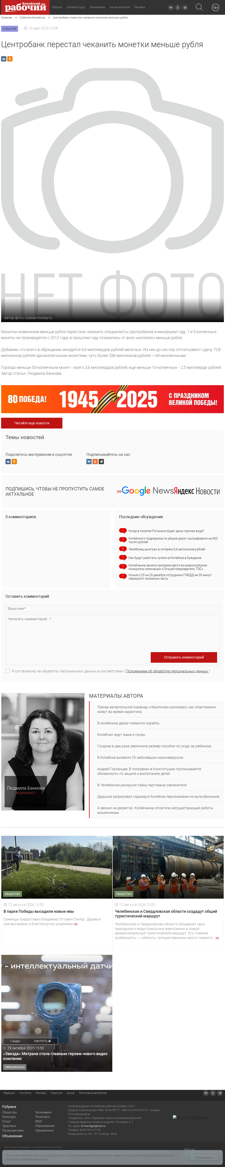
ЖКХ (38, 1121)
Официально (44, 1130)
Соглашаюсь (203, 1157)
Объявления (97, 7)
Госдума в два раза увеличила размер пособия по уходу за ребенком (154, 746)
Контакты (25, 1093)
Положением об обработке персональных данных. (167, 671)
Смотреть (41, 1041)
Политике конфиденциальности (27, 1159)
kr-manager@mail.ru (93, 1126)
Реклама (139, 7)
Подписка (56, 1093)
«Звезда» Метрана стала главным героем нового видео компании (55, 1056)
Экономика (43, 1112)
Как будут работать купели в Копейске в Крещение (165, 558)
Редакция (9, 1093)
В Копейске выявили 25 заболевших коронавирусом (140, 757)
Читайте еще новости (31, 423)
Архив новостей (120, 7)
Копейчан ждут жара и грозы (121, 735)
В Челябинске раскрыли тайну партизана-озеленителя (142, 785)
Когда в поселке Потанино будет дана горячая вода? (166, 531)
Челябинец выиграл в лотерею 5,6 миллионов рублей (167, 549)
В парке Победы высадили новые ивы (39, 911)
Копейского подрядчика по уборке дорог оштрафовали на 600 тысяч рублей (173, 540)
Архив (70, 1093)
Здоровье (9, 1126)
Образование (44, 1126)
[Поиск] (199, 7)
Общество (9, 1112)
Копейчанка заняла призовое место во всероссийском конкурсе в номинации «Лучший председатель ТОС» (168, 567)
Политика (42, 1117)
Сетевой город (76, 7)
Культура (9, 1117)
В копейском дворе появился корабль (128, 723)
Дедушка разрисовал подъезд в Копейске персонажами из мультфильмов (158, 796)
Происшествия (13, 1130)
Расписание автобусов (93, 1093)
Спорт (6, 1121)
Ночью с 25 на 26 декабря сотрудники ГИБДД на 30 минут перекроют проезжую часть (170, 576)
